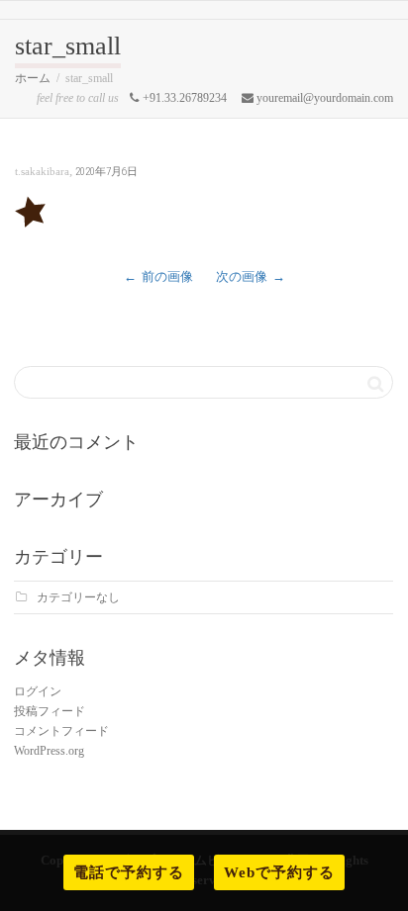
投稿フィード (49, 711)
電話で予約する (128, 872)
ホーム (33, 78)
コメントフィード (61, 731)
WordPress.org (49, 751)
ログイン (37, 691)
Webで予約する (279, 872)
